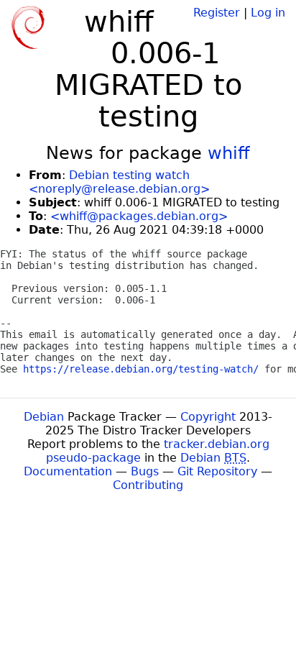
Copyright (208, 417)
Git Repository (217, 471)
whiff (229, 153)
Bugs (145, 471)
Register (216, 12)
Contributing (148, 485)
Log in (268, 12)
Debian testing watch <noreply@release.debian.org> (119, 182)
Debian (44, 417)
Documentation (68, 471)
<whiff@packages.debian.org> (139, 216)
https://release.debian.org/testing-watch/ (141, 369)
